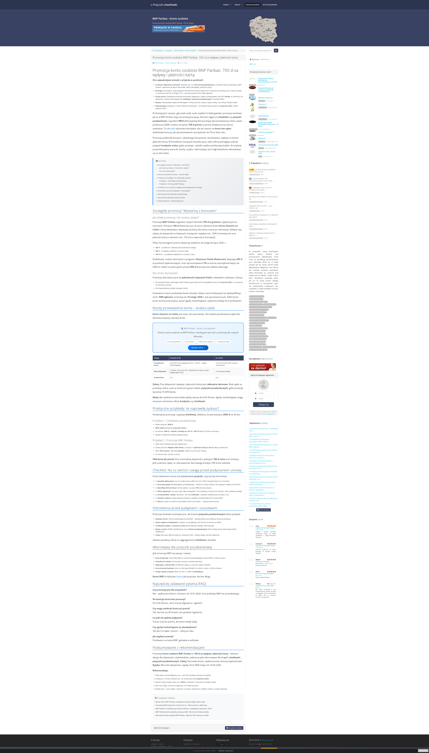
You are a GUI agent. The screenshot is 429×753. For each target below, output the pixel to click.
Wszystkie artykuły (235, 728)
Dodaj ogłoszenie (253, 5)
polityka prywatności (158, 746)
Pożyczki (164, 4)
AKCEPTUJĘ (423, 751)
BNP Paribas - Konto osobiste (185, 50)
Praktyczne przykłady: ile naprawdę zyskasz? (174, 178)
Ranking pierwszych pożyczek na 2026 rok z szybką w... (261, 456)
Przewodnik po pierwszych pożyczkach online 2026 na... (259, 440)
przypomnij (270, 414)
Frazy (253, 64)
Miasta (237, 5)
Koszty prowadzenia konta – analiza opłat (173, 174)
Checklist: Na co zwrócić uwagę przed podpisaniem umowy (180, 187)
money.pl (196, 744)
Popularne (255, 59)
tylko (173, 128)
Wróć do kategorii (162, 728)
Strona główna (157, 50)
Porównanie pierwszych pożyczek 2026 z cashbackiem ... (262, 494)
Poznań (261, 148)
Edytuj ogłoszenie (270, 5)
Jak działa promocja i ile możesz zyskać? (174, 168)
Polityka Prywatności (225, 751)
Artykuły (169, 50)
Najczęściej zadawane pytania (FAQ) (171, 197)
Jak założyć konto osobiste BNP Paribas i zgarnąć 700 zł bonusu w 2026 (182, 715)
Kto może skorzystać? (167, 171)
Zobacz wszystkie (264, 510)
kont (221, 481)
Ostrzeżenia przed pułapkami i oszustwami (174, 191)
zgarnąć (191, 85)
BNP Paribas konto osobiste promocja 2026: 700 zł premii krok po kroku (182, 712)
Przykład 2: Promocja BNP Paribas (171, 184)
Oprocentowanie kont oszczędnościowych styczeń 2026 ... (261, 179)
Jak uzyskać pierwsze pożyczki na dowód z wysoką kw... (261, 489)
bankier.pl (187, 744)
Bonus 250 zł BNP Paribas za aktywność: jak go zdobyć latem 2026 (180, 702)
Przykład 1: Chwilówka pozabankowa (172, 181)
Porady (226, 5)
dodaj (274, 412)
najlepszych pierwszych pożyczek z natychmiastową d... (262, 483)
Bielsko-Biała (262, 107)
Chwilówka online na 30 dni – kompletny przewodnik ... (261, 189)
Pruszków (262, 141)
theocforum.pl (266, 740)
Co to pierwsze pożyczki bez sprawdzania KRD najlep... (260, 505)
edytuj (170, 746)
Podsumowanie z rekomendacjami (170, 201)
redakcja (154, 744)
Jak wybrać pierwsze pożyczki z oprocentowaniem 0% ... (261, 462)
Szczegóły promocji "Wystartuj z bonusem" (174, 165)
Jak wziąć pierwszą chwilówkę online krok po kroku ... (262, 170)
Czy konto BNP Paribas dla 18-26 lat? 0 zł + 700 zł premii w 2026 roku (181, 705)
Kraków (252, 94)
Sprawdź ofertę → (198, 348)
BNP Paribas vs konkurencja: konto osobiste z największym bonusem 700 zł (183, 709)
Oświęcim (262, 101)
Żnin (260, 156)
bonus (180, 576)
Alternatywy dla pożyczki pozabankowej (172, 194)
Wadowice (253, 85)
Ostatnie (266, 59)
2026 (180, 93)
